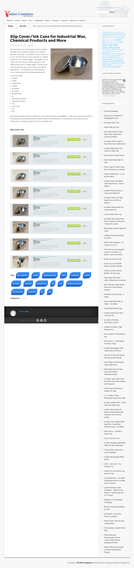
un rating (114, 65)
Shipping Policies (103, 8)
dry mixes (28, 283)
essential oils (122, 35)
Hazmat (64, 20)
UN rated (107, 65)
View (84, 139)
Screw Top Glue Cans (112, 438)
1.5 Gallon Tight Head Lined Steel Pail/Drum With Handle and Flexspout (114, 381)
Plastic (9, 20)
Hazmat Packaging (111, 111)
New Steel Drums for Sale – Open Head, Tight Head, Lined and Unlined (114, 134)
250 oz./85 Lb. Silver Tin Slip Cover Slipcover (45, 256)
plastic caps (111, 56)
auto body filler (22, 275)
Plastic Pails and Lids (111, 127)
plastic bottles (115, 54)
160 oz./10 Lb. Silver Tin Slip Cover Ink (43, 239)
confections (75, 275)
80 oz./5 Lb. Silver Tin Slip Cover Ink (42, 222)
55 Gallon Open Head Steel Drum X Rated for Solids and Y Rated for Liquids (114, 221)
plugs (115, 59)
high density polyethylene (111, 46)
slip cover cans (18, 292)
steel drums (115, 61)
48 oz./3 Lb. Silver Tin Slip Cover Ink (42, 204)
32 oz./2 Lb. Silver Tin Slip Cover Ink (42, 187)
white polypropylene (111, 67)
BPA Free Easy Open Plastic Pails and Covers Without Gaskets (114, 287)
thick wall (109, 63)
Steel (17, 20)
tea (42, 292)
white (120, 65)
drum (112, 35)
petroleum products (74, 283)
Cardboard (38, 20)
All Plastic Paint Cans (111, 123)
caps (122, 32)
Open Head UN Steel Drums (114, 155)
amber (104, 32)
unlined (122, 63)
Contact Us (73, 20)
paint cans (118, 51)
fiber (104, 37)
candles (35, 275)
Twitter (45, 320)
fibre (114, 37)
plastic (106, 53)
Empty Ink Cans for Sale (112, 259)
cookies (87, 275)
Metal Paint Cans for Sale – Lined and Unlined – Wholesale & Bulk (114, 371)
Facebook (41, 320)
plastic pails (107, 59)
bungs (118, 32)
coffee (64, 275)
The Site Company (84, 563)
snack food (32, 292)
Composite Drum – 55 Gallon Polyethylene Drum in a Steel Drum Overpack (114, 480)
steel (107, 61)
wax (49, 292)
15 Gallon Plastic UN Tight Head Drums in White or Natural (113, 200)
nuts (60, 283)
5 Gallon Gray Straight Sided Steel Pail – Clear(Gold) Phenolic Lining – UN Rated (114, 424)
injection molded (108, 50)
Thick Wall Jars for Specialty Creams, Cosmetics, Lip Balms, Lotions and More (114, 252)
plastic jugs (121, 57)
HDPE (121, 42)
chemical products (50, 275)
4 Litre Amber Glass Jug (112, 214)
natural (113, 51)
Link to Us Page (108, 96)
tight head (115, 63)
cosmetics (16, 283)
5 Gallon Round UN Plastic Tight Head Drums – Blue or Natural (114, 183)
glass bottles (110, 40)
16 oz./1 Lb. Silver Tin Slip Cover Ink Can (43, 170)
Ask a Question (74, 139)
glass (104, 40)
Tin (30, 20)
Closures (55, 20)
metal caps (108, 51)
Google (37, 320)
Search (82, 20)
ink (53, 283)
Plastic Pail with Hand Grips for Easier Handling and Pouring (114, 549)
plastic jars (113, 57)
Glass (24, 20)
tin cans (23, 26)
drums (116, 35)
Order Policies (115, 8)
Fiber (47, 20)
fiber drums (109, 37)
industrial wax (41, 283)
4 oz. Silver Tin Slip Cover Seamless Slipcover (45, 135)
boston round (112, 32)
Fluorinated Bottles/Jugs (113, 308)
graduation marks (112, 42)
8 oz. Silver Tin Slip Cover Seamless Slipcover (45, 153)
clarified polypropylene (112, 34)
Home (10, 26)
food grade (120, 37)
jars (115, 50)
